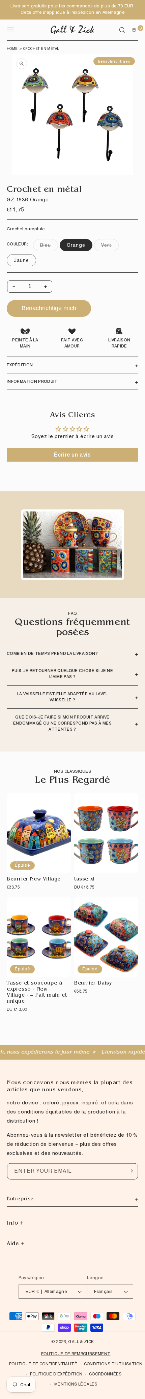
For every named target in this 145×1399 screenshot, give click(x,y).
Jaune (21, 260)
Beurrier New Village (34, 879)
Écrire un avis (72, 455)
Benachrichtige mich (49, 308)
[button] (122, 30)
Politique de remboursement (75, 1353)
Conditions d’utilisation (113, 1363)
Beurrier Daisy (93, 983)
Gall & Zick (81, 1341)
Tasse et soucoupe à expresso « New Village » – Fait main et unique (37, 992)
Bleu (49, 246)
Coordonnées (105, 1373)
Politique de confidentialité (43, 1363)
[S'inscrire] (130, 1171)
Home (12, 48)
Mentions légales (75, 1384)
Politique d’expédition (56, 1373)
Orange (76, 245)
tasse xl (84, 879)
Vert (110, 246)
